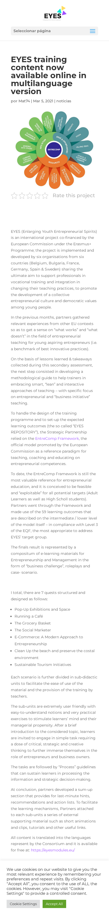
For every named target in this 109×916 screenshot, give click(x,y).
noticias (63, 101)
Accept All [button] (54, 904)
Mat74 (24, 101)
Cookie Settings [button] (23, 904)
